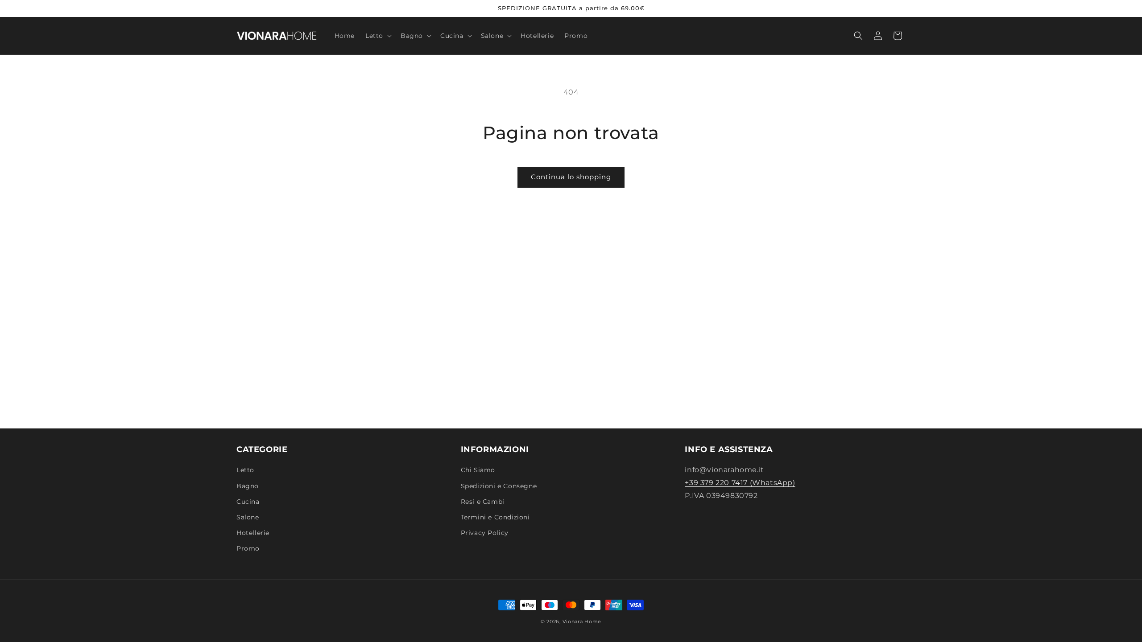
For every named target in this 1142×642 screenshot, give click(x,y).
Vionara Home (582, 621)
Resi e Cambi (483, 502)
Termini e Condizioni (495, 517)
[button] (377, 35)
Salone (247, 517)
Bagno (247, 486)
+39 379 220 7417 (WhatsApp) (740, 482)
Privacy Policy (485, 533)
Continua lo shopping (571, 177)
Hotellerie (252, 533)
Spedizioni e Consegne (499, 486)
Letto (245, 470)
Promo (248, 548)
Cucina (248, 502)
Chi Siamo (478, 470)
